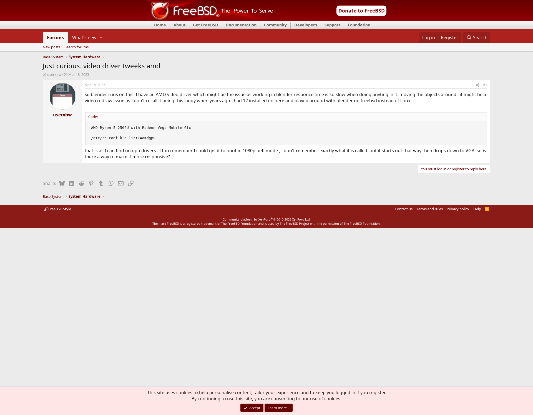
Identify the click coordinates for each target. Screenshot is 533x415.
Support (332, 25)
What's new (84, 37)
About (179, 25)
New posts (51, 47)
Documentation (241, 25)
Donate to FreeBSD (361, 10)
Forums (55, 37)
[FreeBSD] (210, 19)
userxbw (54, 74)
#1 (485, 84)
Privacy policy (458, 208)
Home (160, 25)
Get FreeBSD (205, 25)
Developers (305, 25)
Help (477, 208)
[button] (101, 37)
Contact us (404, 208)
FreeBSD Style (59, 208)
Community (275, 25)
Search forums (77, 47)
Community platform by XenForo (267, 219)
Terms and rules (430, 208)
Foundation (359, 25)
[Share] (477, 85)
